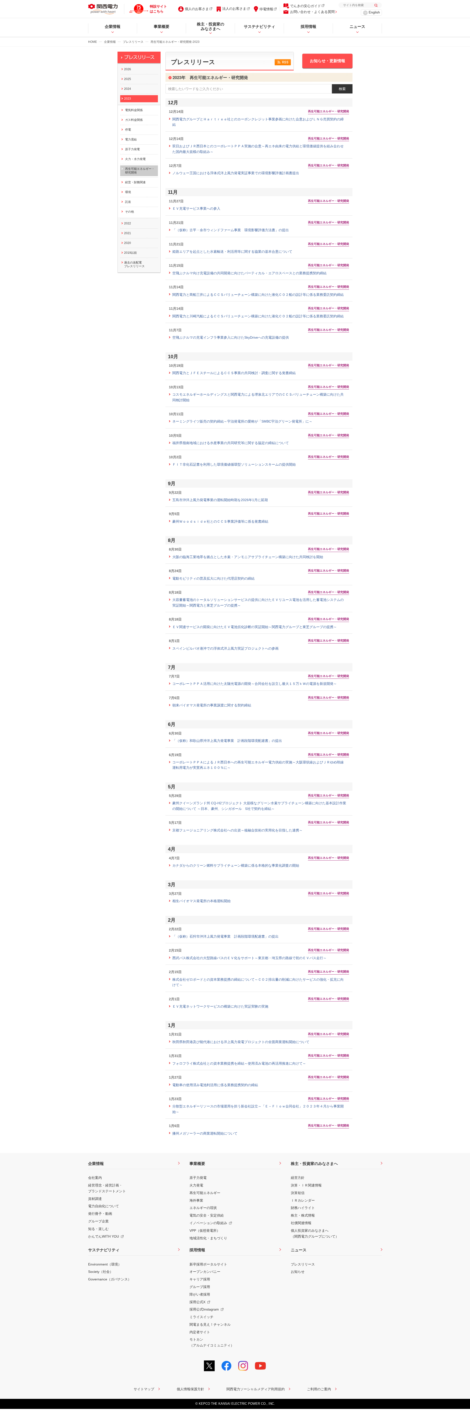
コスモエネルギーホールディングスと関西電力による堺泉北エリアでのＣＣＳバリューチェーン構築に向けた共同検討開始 (258, 397)
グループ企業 (98, 1221)
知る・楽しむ (98, 1229)
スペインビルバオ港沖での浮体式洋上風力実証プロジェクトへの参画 (225, 648)
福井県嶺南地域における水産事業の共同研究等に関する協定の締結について (230, 443)
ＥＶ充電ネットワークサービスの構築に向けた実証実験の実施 (220, 1006)
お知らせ (298, 1272)
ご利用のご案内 (319, 1389)
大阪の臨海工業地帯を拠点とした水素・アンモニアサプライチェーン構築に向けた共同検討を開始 (247, 557)
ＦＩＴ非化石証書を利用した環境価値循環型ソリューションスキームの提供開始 (234, 464)
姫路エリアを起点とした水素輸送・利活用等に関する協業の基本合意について (232, 251)
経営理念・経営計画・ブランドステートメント (107, 1188)
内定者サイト (199, 1332)
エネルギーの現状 (203, 1208)
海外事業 (196, 1200)
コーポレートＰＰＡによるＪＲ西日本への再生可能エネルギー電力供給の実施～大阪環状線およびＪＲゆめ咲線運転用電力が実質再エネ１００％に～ (258, 765)
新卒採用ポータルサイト (208, 1264)
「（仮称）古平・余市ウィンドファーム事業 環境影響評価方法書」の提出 (230, 230)
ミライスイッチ (201, 1317)
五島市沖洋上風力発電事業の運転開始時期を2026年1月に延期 (220, 500)
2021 (127, 233)
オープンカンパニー (204, 1272)
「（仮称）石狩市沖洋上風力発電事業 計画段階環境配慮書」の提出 (225, 936)
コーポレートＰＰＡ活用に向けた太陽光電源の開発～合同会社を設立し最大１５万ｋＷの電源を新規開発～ (254, 684)
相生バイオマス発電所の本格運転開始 (201, 901)
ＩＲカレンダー (303, 1200)
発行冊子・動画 (100, 1214)
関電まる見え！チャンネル (210, 1324)
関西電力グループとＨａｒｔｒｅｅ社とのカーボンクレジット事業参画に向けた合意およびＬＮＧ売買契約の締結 (258, 122)
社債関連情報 (301, 1223)
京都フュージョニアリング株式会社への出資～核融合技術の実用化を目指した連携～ (237, 830)
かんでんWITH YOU (103, 1236)
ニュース (298, 1250)
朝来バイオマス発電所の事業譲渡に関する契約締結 (211, 705)
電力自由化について (103, 1206)
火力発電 (196, 1185)
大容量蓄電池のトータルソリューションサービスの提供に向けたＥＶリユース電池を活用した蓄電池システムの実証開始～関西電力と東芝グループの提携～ (258, 602)
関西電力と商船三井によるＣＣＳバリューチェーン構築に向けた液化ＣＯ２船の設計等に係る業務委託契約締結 (258, 295)
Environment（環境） (104, 1264)
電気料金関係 (134, 110)
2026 (127, 69)
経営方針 (298, 1178)
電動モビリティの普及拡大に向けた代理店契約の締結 (213, 578)
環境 (128, 192)
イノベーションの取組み (208, 1223)
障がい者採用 (199, 1294)
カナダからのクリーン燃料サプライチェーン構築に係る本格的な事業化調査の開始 (235, 865)
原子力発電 (132, 149)
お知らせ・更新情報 (327, 61)
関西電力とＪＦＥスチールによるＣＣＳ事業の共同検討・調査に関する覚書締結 (234, 373)
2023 (127, 98)
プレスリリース (133, 42)
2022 (127, 223)
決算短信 (298, 1193)
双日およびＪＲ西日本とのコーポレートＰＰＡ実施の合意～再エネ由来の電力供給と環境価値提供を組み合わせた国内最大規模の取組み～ (258, 148)
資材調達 (95, 1199)
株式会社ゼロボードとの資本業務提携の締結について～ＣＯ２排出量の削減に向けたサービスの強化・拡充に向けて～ (258, 982)
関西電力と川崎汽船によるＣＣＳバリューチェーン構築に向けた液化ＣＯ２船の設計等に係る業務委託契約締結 (258, 316)
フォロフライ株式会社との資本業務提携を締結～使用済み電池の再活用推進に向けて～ (239, 1063)
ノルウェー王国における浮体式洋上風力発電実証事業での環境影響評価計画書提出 (235, 173)
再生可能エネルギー (204, 1193)
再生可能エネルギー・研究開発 (139, 170)
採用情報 (197, 1250)
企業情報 (110, 42)
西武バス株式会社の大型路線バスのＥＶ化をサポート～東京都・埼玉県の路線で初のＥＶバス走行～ (249, 958)
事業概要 (197, 1164)
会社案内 (95, 1178)
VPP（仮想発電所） (204, 1230)
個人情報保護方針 (190, 1389)
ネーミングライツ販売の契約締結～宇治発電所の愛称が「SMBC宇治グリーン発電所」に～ (242, 421)
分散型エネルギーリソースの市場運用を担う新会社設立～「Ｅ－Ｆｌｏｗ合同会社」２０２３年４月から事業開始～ (258, 1109)
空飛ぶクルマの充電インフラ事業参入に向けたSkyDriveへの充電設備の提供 (230, 337)
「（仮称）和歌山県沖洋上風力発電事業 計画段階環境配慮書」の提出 (227, 741)
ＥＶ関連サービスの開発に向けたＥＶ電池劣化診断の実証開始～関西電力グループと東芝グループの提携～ (254, 627)
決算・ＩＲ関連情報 (306, 1185)
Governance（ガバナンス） (109, 1279)
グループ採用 (199, 1287)
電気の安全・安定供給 (206, 1215)
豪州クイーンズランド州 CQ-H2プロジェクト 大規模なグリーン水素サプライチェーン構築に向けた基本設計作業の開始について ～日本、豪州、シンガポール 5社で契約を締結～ (259, 805)
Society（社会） (100, 1272)
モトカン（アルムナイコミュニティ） (211, 1342)
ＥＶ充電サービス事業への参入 (196, 208)
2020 (127, 243)
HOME (92, 42)
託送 (128, 202)
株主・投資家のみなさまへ (314, 1164)
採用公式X (197, 1302)
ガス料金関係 (134, 120)
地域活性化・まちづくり (208, 1238)
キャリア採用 (199, 1279)
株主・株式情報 (303, 1215)
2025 (127, 79)
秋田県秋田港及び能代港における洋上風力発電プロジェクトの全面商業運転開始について (240, 1042)
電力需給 (131, 139)
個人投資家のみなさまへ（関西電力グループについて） (315, 1233)
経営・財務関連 (135, 182)
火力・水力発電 (135, 159)
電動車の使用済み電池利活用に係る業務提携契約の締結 (215, 1085)
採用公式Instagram (204, 1309)
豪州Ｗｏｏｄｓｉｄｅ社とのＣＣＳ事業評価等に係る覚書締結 (220, 521)
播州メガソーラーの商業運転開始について (204, 1133)
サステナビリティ (103, 1250)
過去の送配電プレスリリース (134, 264)
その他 (129, 211)
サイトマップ (144, 1389)
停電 (128, 129)
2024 (127, 89)
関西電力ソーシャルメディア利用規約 (255, 1389)
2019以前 (130, 252)
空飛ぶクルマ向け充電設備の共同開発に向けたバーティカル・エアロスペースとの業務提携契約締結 (249, 273)
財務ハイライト (303, 1208)
